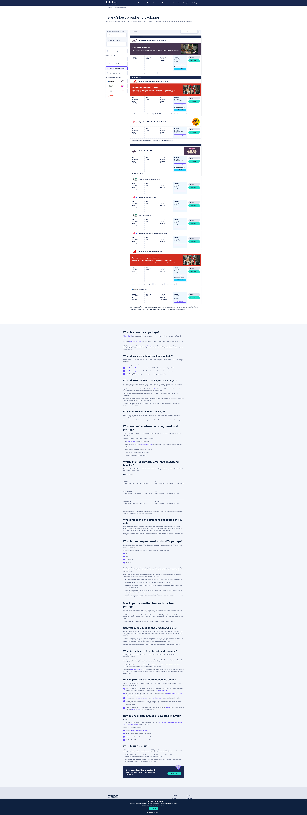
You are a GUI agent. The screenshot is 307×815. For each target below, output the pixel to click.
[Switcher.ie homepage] (112, 3)
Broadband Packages (120, 7)
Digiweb (111, 81)
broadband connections (173, 664)
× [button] (305, 800)
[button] (153, 812)
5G (109, 59)
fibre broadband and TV (165, 722)
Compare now (173, 773)
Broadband (109, 7)
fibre (155, 389)
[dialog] (153, 807)
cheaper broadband (148, 346)
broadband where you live (137, 669)
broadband (128, 336)
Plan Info (192, 57)
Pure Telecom (111, 86)
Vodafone (111, 96)
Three (111, 91)
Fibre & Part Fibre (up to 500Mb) (117, 68)
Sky (122, 86)
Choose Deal (193, 60)
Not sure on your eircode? (112, 38)
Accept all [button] (154, 808)
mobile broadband (133, 724)
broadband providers (135, 341)
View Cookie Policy (162, 805)
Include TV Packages (114, 51)
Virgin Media (122, 91)
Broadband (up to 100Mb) (115, 63)
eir (122, 81)
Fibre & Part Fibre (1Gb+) (115, 73)
